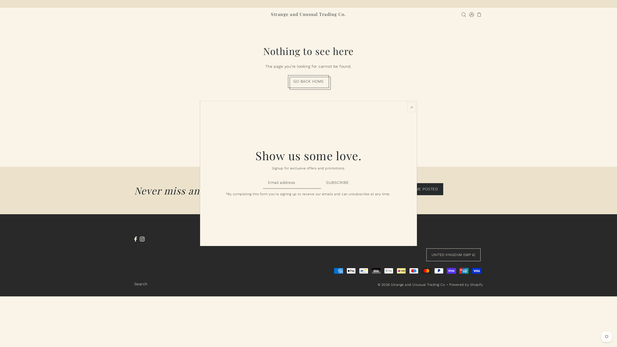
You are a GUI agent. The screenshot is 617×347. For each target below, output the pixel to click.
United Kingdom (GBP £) (453, 255)
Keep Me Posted (421, 189)
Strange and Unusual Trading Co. (308, 14)
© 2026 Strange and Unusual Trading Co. (412, 285)
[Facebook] (135, 239)
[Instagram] (142, 239)
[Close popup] (411, 107)
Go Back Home (308, 81)
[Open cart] (479, 14)
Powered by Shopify (466, 285)
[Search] (464, 14)
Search (141, 284)
